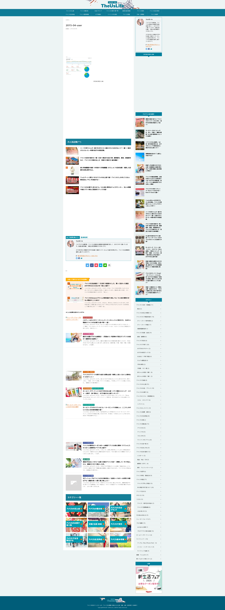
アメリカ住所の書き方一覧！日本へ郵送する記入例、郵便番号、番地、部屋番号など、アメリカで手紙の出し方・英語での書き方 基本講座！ (154, 227)
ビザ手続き (98, 14)
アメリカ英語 (126, 14)
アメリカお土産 (70, 11)
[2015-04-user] (100, 265)
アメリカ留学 (154, 14)
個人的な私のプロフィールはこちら (88, 256)
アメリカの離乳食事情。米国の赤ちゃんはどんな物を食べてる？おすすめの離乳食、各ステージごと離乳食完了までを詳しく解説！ (154, 180)
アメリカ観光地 (84, 11)
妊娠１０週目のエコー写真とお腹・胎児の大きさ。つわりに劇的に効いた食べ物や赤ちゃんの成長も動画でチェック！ (154, 290)
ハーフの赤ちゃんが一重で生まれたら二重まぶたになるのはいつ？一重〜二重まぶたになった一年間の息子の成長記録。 (154, 215)
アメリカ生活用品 (70, 14)
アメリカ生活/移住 (154, 11)
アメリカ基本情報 (84, 14)
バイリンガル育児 (112, 14)
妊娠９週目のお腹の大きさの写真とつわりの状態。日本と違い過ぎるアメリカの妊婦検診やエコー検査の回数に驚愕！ (154, 264)
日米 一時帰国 (140, 14)
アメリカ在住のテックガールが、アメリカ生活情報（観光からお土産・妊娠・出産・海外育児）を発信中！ (112, 605)
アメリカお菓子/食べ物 (112, 11)
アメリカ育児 (140, 11)
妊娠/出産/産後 (126, 11)
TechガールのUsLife (112, 4)
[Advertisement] (98, 43)
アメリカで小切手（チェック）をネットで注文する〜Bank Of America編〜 (153, 190)
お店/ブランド (98, 11)
